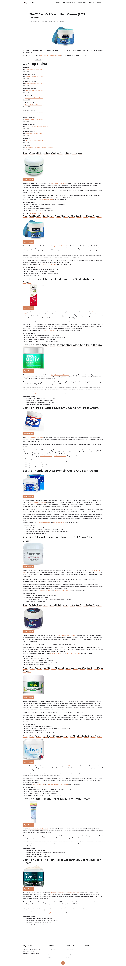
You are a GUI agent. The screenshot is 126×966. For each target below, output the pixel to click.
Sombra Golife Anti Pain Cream (33, 69)
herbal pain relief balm (56, 393)
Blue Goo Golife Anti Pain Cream (34, 119)
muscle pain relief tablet (49, 330)
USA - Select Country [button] (68, 2)
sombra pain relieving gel (46, 199)
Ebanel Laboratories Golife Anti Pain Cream (37, 126)
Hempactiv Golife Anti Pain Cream (34, 90)
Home (58, 2)
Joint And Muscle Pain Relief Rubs (56, 21)
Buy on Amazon (28, 179)
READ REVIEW (26, 71)
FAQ (49, 954)
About (49, 952)
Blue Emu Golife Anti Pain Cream (34, 98)
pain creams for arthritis (45, 590)
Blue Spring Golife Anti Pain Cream (34, 76)
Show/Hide (38, 59)
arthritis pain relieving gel (57, 653)
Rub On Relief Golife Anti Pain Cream (35, 140)
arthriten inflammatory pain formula (58, 784)
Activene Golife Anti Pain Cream (33, 133)
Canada (68, 952)
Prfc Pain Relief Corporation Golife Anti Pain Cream (39, 148)
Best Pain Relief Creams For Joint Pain (50, 55)
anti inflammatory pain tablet (63, 590)
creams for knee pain (46, 456)
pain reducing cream (58, 522)
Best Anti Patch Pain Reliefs (35, 213)
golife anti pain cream (41, 393)
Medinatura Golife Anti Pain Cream (34, 83)
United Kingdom (70, 949)
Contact (99, 2)
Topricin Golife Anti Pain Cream (33, 105)
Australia (68, 954)
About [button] (90, 2)
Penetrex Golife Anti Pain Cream (34, 112)
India (67, 957)
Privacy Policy (82, 2)
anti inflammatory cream (49, 264)
